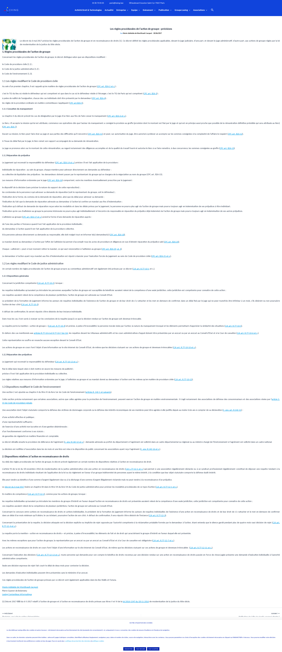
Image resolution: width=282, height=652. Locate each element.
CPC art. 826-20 (171, 241)
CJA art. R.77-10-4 (56, 326)
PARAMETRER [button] (129, 649)
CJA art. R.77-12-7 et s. (163, 540)
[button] (127, 10)
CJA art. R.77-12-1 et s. (166, 487)
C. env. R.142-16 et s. (150, 449)
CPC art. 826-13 (227, 148)
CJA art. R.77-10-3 (29, 304)
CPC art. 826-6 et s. (116, 116)
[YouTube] (187, 3)
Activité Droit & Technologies (88, 10)
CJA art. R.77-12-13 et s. (48, 554)
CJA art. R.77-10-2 (46, 283)
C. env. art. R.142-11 (232, 410)
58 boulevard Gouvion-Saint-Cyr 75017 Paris (146, 3)
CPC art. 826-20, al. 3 (111, 249)
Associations (199, 10)
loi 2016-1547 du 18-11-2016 (136, 601)
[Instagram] (178, 3)
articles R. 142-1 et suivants (98, 392)
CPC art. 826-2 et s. (106, 86)
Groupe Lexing (181, 10)
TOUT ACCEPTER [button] (153, 649)
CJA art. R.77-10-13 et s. (66, 361)
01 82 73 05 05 (98, 3)
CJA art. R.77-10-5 (233, 326)
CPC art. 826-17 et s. (32, 217)
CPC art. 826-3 (150, 93)
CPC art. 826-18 (117, 234)
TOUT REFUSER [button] (140, 649)
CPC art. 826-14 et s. (65, 162)
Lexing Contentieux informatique (17, 594)
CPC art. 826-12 (235, 134)
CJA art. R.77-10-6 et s (247, 333)
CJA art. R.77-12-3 (157, 515)
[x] (182, 3)
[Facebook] (173, 3)
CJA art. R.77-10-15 (183, 379)
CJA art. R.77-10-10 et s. (184, 347)
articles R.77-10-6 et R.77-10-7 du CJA (51, 333)
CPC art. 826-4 (98, 98)
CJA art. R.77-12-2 (36, 494)
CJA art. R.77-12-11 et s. (201, 547)
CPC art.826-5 (76, 103)
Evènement (148, 10)
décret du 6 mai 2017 (14, 487)
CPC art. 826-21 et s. (161, 256)
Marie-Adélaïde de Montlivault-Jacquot (20, 587)
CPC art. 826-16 (55, 180)
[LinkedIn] (191, 3)
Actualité (109, 10)
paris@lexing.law (116, 3)
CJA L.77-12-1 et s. (134, 469)
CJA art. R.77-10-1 (141, 268)
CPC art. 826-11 (95, 134)
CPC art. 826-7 (9, 126)
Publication (164, 10)
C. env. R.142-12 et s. (73, 442)
